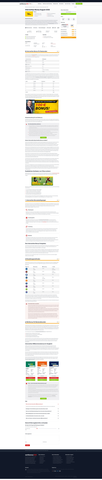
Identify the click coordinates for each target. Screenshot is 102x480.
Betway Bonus (42, 459)
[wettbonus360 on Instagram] (79, 1)
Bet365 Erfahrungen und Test (57, 458)
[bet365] (30, 364)
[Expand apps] (46, 46)
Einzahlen (54, 27)
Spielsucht (66, 476)
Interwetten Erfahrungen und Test (58, 459)
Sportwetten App (67, 3)
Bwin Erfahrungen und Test (57, 456)
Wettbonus (40, 3)
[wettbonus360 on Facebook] (75, 1)
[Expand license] (29, 44)
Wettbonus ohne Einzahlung (47, 3)
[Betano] (42, 364)
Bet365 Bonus (42, 457)
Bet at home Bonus (42, 456)
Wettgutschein (55, 3)
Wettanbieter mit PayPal (70, 459)
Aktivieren (35, 27)
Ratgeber (73, 3)
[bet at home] (53, 364)
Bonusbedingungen (42, 27)
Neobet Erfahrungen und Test (57, 457)
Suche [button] (81, 1)
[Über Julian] (27, 31)
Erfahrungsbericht (28, 433)
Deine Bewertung (27, 428)
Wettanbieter (61, 3)
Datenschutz (75, 477)
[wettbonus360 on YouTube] (78, 1)
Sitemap (56, 476)
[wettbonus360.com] (24, 3)
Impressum (74, 476)
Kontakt (69, 476)
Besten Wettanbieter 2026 (70, 457)
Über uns (72, 476)
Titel (26, 429)
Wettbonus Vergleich (69, 456)
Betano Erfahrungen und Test (57, 460)
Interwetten (37, 450)
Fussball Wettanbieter (70, 460)
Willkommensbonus (29, 27)
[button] (31, 3)
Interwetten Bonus (42, 460)
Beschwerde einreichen (61, 476)
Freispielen (49, 27)
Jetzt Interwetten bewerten (68, 37)
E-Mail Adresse (45, 441)
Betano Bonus (42, 458)
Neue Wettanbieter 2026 (70, 458)
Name (26, 441)
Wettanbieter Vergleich (32, 450)
